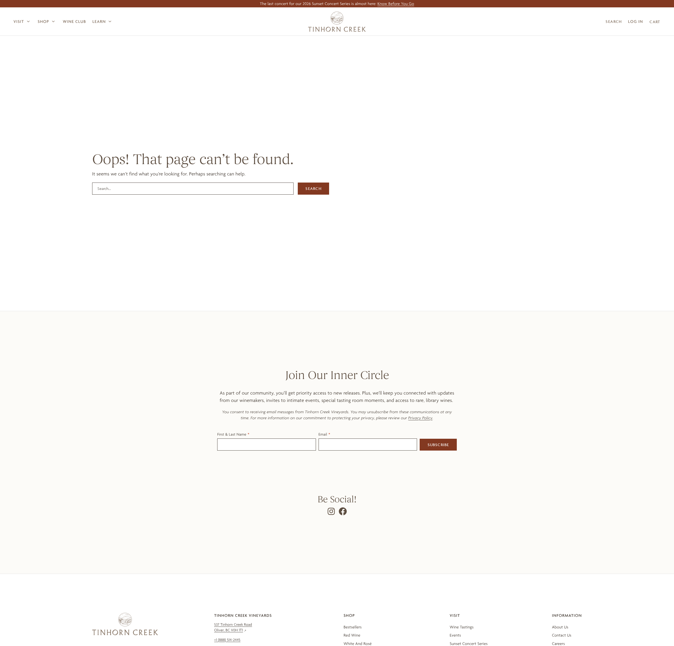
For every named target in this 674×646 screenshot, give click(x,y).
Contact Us (561, 635)
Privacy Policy (420, 417)
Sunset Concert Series (469, 643)
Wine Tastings (462, 626)
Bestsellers (353, 626)
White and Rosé (358, 643)
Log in (635, 21)
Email (323, 434)
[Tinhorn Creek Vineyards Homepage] (337, 22)
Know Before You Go (396, 3)
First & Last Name (231, 434)
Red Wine (352, 635)
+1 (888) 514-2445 (227, 640)
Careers (558, 643)
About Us (560, 626)
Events (455, 635)
